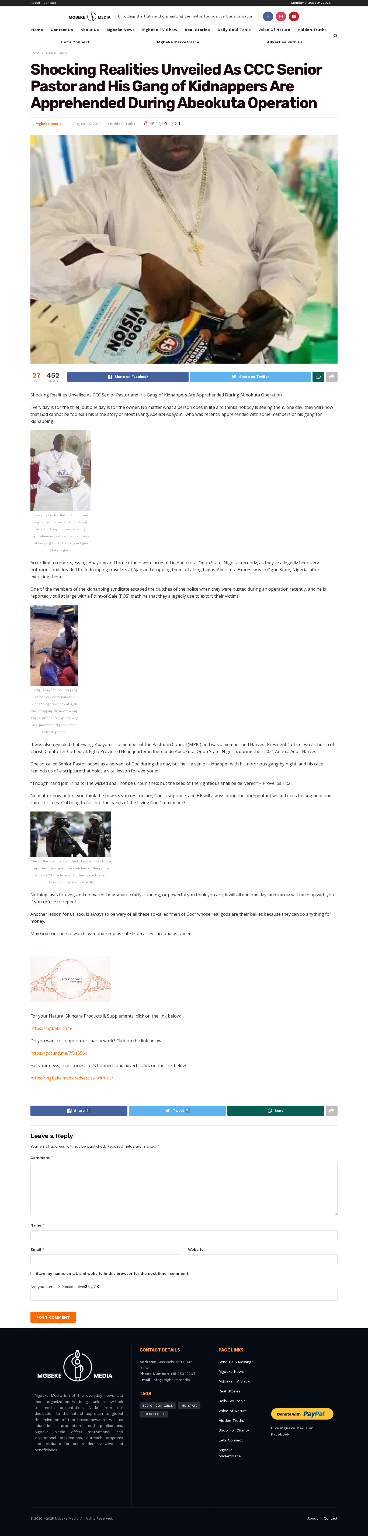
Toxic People (153, 1414)
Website (196, 1249)
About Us (90, 29)
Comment (41, 1157)
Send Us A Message (236, 1362)
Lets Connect (230, 1440)
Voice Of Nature (274, 29)
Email (37, 1249)
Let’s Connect (75, 42)
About (35, 3)
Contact (49, 3)
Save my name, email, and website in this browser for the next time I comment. (112, 1273)
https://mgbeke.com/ (51, 1028)
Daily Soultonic (232, 1401)
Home (37, 29)
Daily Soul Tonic (234, 29)
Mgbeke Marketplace (178, 42)
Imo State (189, 1406)
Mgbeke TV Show (159, 29)
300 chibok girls (157, 1406)
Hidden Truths (312, 29)
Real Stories (197, 29)
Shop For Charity (233, 1430)
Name (37, 1225)
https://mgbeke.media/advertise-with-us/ (71, 1078)
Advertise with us (285, 42)
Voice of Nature (232, 1411)
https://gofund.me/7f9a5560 (58, 1053)
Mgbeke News (121, 29)
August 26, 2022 (87, 124)
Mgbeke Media (49, 124)
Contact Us (62, 29)
